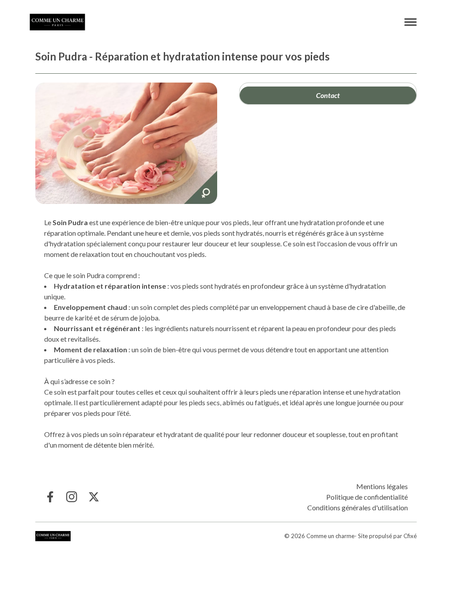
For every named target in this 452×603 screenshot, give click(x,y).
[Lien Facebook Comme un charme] (49, 496)
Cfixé (410, 535)
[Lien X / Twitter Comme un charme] (93, 496)
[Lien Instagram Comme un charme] (71, 496)
